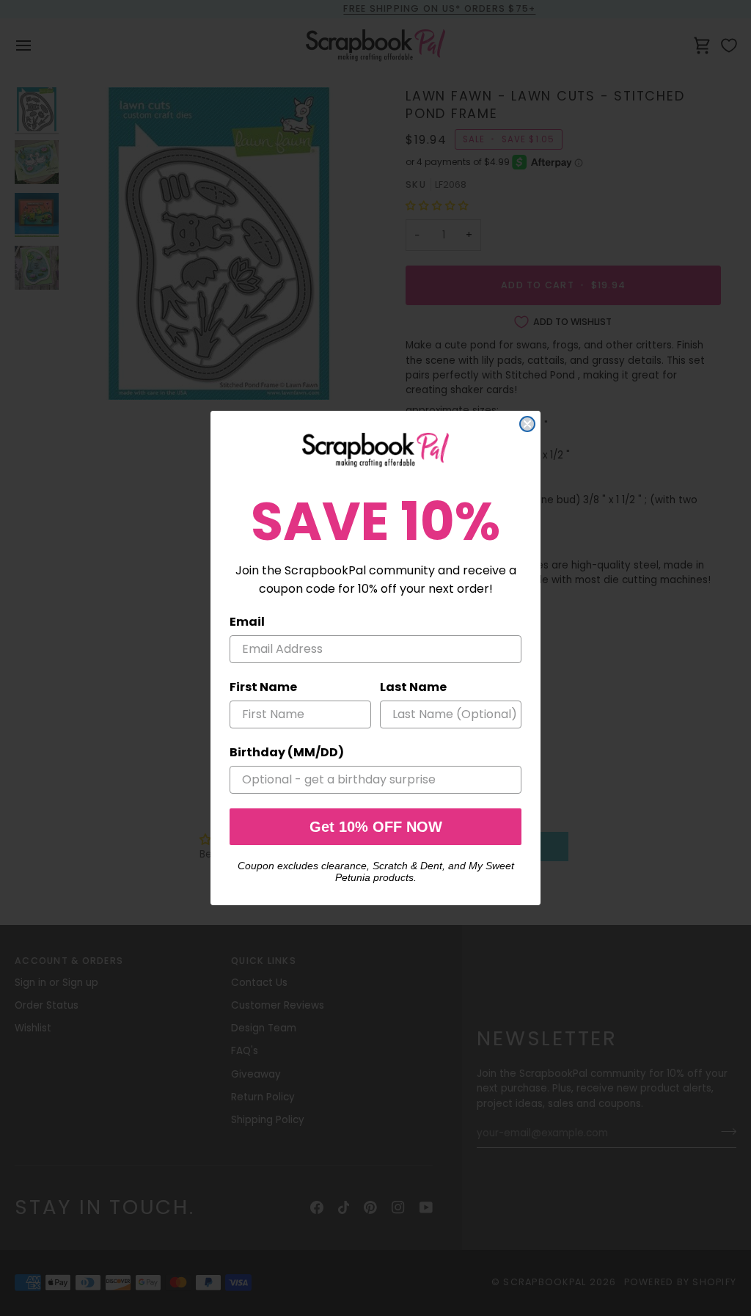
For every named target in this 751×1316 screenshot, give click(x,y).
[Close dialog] (527, 424)
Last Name (413, 687)
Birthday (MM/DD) (287, 752)
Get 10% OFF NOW (375, 827)
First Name (263, 687)
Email (247, 621)
